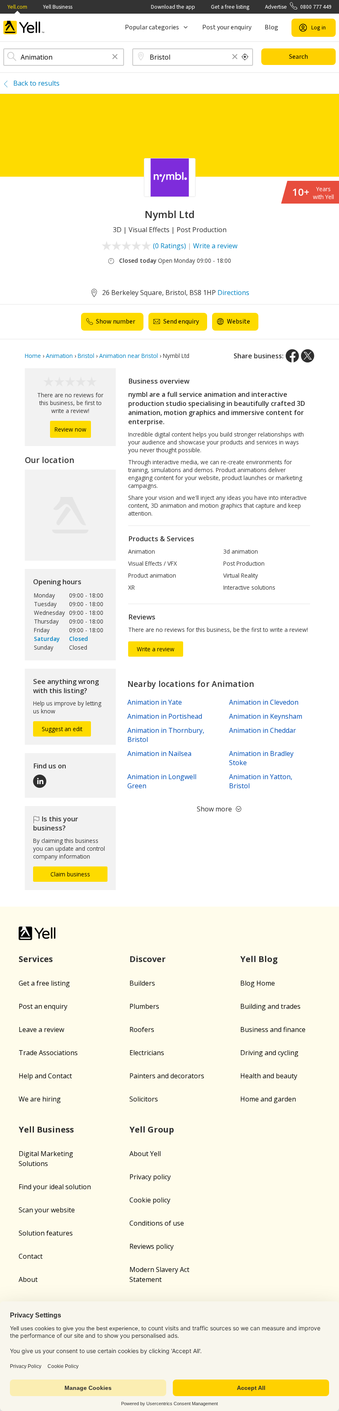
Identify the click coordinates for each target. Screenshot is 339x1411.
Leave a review (41, 1029)
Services (36, 959)
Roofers (141, 1029)
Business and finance (273, 1029)
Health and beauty (268, 1075)
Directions (233, 292)
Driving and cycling (269, 1052)
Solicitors (143, 1099)
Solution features (46, 1233)
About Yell (145, 1153)
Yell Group (151, 1129)
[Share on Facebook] (292, 355)
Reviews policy (151, 1246)
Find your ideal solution (55, 1186)
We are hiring (40, 1099)
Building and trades (270, 1006)
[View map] (70, 515)
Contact (31, 1256)
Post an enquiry (43, 1006)
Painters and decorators (166, 1075)
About (28, 1279)
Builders (142, 983)
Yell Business (57, 7)
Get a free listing (230, 7)
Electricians (146, 1052)
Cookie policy (149, 1200)
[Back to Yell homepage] (24, 27)
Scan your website (47, 1209)
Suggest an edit (62, 729)
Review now (70, 429)
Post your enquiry (226, 27)
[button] (115, 57)
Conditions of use (156, 1223)
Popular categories (152, 27)
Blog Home (257, 983)
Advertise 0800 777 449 (298, 7)
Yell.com (17, 7)
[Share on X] (307, 355)
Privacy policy (150, 1176)
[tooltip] (245, 57)
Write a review (215, 245)
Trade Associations (48, 1052)
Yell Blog (259, 959)
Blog (271, 27)
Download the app (173, 7)
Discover (147, 959)
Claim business (70, 874)
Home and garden (268, 1099)
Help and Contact (45, 1075)
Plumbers (144, 1006)
